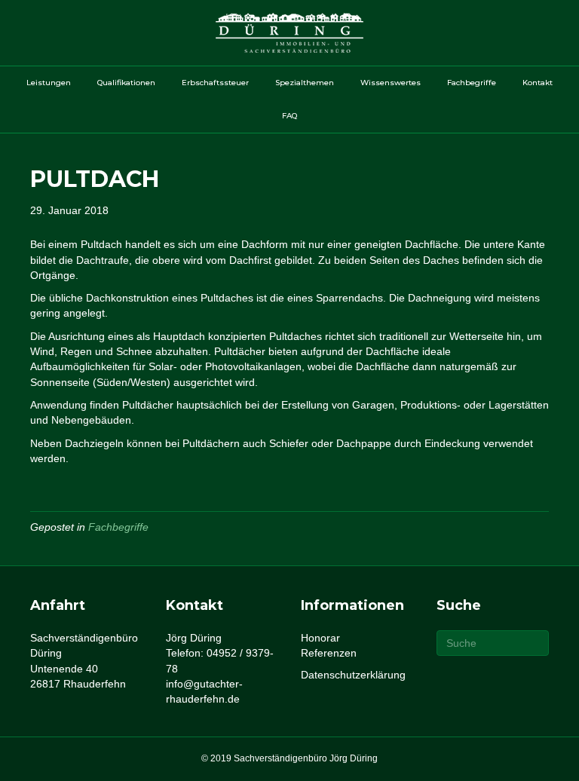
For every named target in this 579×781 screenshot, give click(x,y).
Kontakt (537, 82)
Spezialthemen (304, 82)
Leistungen (48, 82)
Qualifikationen (126, 82)
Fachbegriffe (471, 82)
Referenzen (329, 653)
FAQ (289, 116)
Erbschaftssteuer (215, 82)
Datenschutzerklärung (353, 675)
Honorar (320, 638)
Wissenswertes (390, 82)
